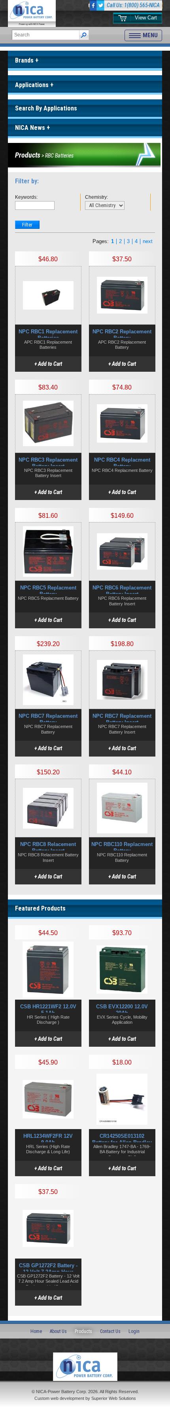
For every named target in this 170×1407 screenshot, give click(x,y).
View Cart (146, 18)
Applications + (34, 85)
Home (36, 1331)
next (148, 241)
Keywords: (24, 197)
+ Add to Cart (48, 364)
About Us (58, 1331)
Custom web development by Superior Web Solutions (85, 1398)
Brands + (26, 60)
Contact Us (110, 1331)
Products (27, 155)
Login (134, 1331)
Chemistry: (94, 197)
